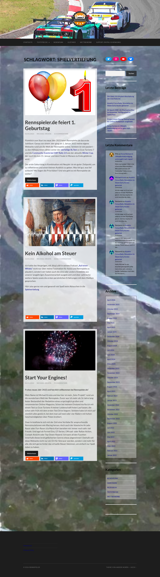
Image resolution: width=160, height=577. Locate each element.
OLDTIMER (72, 42)
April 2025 (111, 327)
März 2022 (111, 446)
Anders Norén (122, 567)
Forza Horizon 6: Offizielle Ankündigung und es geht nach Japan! (118, 128)
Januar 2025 (112, 332)
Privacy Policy (28, 550)
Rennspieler (34, 567)
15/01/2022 (29, 259)
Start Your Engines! (46, 377)
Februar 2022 (112, 451)
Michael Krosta (44, 134)
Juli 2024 (110, 350)
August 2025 (112, 318)
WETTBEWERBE (113, 497)
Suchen (131, 73)
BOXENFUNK (58, 42)
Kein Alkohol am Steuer (50, 253)
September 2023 (113, 382)
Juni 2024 (111, 355)
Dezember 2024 (113, 336)
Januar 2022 (112, 455)
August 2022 (112, 423)
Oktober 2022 (112, 414)
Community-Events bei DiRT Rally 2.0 (49, 153)
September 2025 (113, 314)
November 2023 (113, 373)
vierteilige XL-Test (69, 149)
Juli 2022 (110, 428)
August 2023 (112, 387)
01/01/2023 (29, 134)
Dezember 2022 (113, 405)
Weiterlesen (31, 180)
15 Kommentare (61, 134)
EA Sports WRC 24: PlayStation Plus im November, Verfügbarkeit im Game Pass (120, 112)
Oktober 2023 (112, 377)
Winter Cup (87, 153)
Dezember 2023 (113, 368)
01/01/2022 (29, 383)
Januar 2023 (112, 400)
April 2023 (111, 391)
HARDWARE (112, 483)
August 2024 (112, 346)
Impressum (27, 545)
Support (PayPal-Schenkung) (108, 42)
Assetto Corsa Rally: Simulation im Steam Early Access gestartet (120, 104)
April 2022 (111, 441)
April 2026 (111, 300)
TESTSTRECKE (42, 42)
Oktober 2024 (112, 341)
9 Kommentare (60, 383)
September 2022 (113, 419)
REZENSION (112, 487)
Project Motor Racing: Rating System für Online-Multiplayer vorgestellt (121, 120)
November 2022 (113, 409)
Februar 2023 (112, 396)
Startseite (28, 42)
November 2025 (113, 304)
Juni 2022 (111, 432)
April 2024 (111, 359)
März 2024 (111, 364)
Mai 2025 (110, 323)
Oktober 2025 (112, 309)
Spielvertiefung (32, 289)
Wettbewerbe (86, 42)
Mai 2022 (110, 437)
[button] (32, 185)
